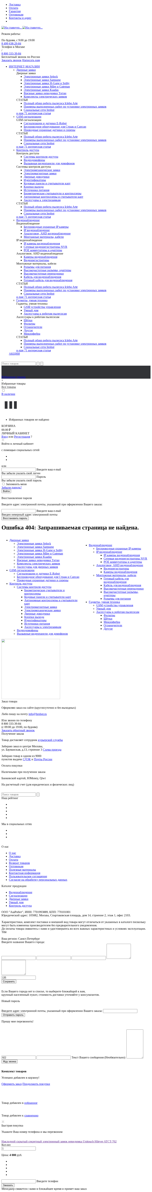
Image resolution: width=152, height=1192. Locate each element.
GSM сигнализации (28, 116)
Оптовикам (16, 14)
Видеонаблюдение (28, 220)
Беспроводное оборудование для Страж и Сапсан (55, 126)
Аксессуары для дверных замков (37, 566)
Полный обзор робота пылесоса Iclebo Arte (51, 103)
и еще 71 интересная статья (33, 113)
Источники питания (36, 190)
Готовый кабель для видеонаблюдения (48, 280)
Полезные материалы (22, 869)
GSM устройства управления (42, 307)
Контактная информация (24, 873)
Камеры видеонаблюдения (40, 256)
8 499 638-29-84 (11, 43)
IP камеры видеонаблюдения (42, 243)
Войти (6, 491)
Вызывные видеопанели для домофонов (49, 163)
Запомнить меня (16, 484)
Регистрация (22, 436)
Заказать (8, 1185)
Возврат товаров (19, 863)
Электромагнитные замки (40, 173)
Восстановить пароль (15, 518)
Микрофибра (32, 333)
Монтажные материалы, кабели (44, 236)
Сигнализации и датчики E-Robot (45, 123)
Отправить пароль (13, 1015)
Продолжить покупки (36, 1084)
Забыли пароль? (11, 487)
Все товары (8, 386)
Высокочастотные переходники (44, 273)
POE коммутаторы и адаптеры (43, 250)
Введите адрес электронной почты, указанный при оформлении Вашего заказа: (51, 1010)
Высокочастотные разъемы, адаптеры (47, 270)
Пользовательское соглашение (28, 876)
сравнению (31, 1115)
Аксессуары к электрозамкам (42, 200)
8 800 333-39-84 (11, 53)
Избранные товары (13, 376)
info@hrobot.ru (38, 714)
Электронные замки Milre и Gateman (47, 86)
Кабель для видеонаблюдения (42, 276)
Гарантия (15, 11)
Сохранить (9, 981)
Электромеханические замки (42, 170)
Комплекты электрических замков (45, 96)
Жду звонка (9, 1061)
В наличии (8, 394)
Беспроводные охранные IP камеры (46, 226)
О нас (12, 853)
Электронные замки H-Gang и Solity (47, 83)
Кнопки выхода (34, 186)
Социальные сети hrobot (39, 110)
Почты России (43, 759)
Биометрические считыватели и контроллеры (52, 193)
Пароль (41, 476)
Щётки (28, 320)
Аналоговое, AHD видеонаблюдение (47, 233)
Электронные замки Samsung (42, 79)
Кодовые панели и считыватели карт (47, 183)
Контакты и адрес (20, 17)
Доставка (15, 4)
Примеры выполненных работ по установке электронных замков (65, 106)
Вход (4, 436)
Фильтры (29, 323)
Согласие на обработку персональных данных (38, 879)
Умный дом (31, 310)
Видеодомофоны (34, 160)
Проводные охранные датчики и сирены (49, 130)
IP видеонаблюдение (37, 230)
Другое (28, 330)
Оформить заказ (11, 1084)
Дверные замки (26, 69)
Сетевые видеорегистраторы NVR (45, 246)
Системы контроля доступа (41, 156)
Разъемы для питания (37, 266)
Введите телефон (47, 1181)
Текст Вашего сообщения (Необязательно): (99, 1057)
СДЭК (27, 759)
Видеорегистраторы (36, 260)
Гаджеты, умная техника (31, 300)
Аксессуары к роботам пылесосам (45, 313)
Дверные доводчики (36, 176)
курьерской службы (50, 740)
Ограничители (33, 327)
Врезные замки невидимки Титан (45, 93)
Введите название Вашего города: (23, 942)
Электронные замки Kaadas (41, 89)
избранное (30, 1102)
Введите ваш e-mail (49, 469)
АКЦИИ (14, 353)
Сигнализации (18, 895)
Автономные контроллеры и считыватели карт (53, 196)
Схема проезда (52, 749)
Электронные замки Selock (41, 76)
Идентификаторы (35, 180)
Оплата (13, 7)
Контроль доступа (27, 150)
